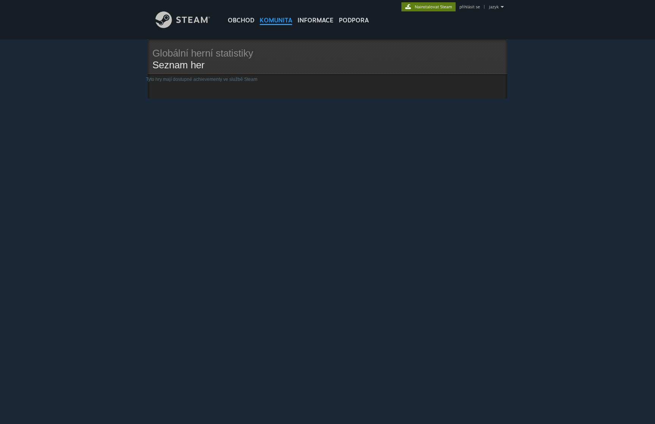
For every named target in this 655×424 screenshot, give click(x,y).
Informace (316, 20)
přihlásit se (469, 6)
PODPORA (354, 20)
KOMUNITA (276, 20)
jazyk (494, 6)
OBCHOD (241, 20)
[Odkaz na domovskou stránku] (182, 26)
